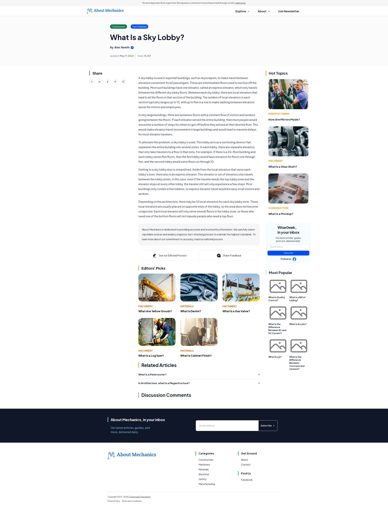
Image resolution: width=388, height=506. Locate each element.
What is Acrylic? (298, 324)
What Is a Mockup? (280, 213)
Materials (187, 306)
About (244, 459)
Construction (278, 208)
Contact (246, 464)
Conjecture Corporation (140, 497)
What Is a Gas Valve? (236, 311)
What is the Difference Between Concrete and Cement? (296, 362)
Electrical (204, 474)
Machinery (145, 306)
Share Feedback (232, 255)
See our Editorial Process (173, 255)
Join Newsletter (288, 11)
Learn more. (240, 3)
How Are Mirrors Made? (284, 119)
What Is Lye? (275, 356)
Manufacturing (278, 113)
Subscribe (288, 253)
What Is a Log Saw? (151, 355)
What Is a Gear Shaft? (282, 166)
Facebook (247, 479)
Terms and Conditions (132, 501)
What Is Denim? (190, 311)
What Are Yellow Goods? (155, 311)
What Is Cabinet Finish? (196, 355)
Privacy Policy (114, 501)
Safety (203, 479)
